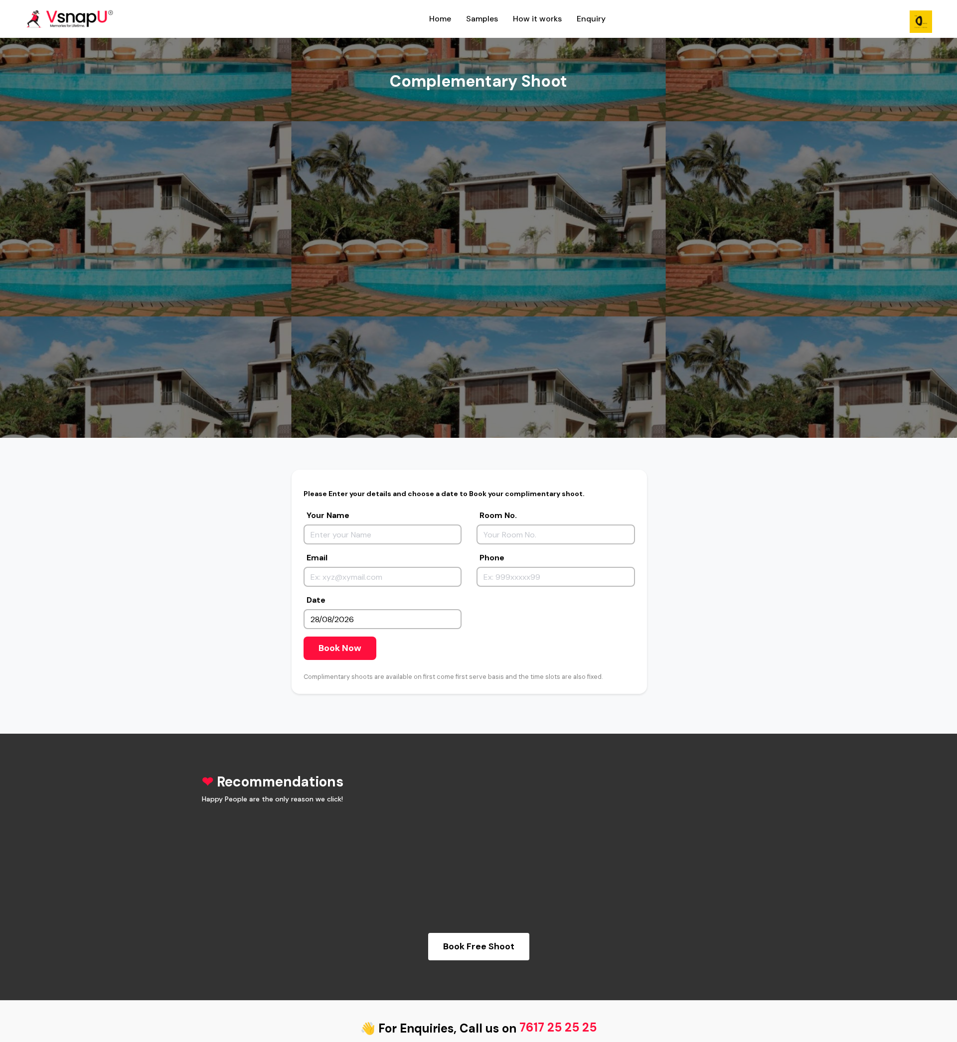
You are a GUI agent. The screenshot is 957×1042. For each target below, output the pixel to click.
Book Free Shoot (478, 946)
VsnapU (75, 19)
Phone (491, 557)
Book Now (340, 648)
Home (440, 18)
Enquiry (591, 18)
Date (316, 600)
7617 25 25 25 (558, 1027)
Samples (482, 18)
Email (317, 557)
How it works (537, 18)
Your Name (328, 515)
